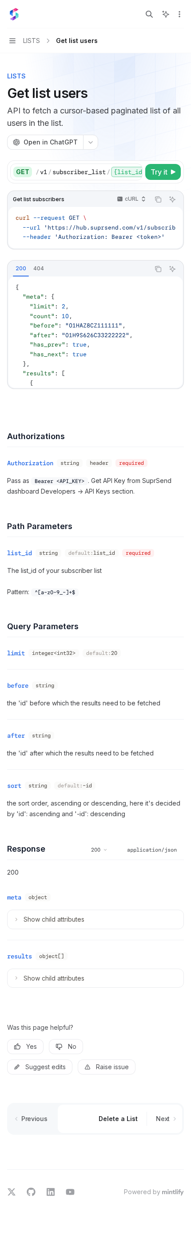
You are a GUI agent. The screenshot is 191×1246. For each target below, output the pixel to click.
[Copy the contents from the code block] (158, 199)
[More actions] (179, 14)
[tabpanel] (95, 332)
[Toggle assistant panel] (166, 14)
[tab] (21, 268)
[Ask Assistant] (172, 199)
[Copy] (134, 172)
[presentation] (89, 172)
